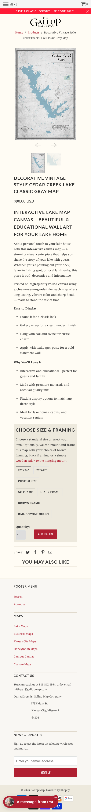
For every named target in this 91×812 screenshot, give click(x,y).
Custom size (27, 481)
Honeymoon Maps (25, 649)
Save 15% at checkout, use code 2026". (45, 11)
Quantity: (23, 527)
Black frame (50, 492)
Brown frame (29, 503)
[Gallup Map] (45, 22)
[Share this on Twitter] (27, 552)
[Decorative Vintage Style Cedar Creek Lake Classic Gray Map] (45, 94)
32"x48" (41, 470)
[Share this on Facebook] (34, 552)
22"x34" (23, 470)
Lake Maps (21, 626)
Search (18, 597)
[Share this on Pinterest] (42, 552)
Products (33, 32)
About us (19, 604)
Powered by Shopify (58, 790)
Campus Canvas (24, 656)
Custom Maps (22, 664)
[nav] (10, 4)
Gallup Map (37, 790)
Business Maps (23, 634)
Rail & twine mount (33, 514)
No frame (25, 492)
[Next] (53, 144)
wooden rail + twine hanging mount (41, 461)
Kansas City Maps (25, 641)
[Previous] (37, 144)
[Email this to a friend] (49, 552)
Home (19, 32)
